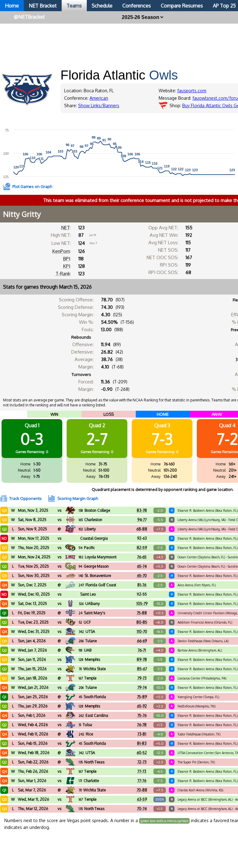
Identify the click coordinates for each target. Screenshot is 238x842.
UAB (85, 650)
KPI (66, 266)
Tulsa (85, 724)
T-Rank (62, 274)
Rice (86, 734)
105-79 (142, 603)
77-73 (141, 771)
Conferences (136, 5)
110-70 (142, 631)
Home (12, 5)
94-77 (142, 519)
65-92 (142, 706)
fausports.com (191, 90)
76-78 (142, 724)
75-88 (142, 613)
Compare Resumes (182, 5)
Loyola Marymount (98, 557)
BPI (66, 259)
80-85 (141, 622)
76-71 (142, 650)
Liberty (87, 529)
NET (65, 228)
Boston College (94, 510)
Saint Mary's (92, 613)
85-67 (142, 668)
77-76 (141, 780)
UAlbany (89, 603)
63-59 (142, 799)
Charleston (90, 519)
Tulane (88, 640)
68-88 (141, 529)
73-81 (141, 734)
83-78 (142, 510)
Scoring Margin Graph (77, 498)
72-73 (142, 762)
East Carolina (93, 715)
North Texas (91, 762)
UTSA (87, 631)
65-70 (142, 575)
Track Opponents (25, 498)
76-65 (142, 557)
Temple (87, 678)
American (99, 98)
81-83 (142, 743)
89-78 (142, 659)
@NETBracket (29, 17)
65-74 (142, 566)
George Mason (94, 566)
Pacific (87, 547)
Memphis (89, 659)
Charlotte (89, 780)
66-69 (142, 640)
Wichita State (92, 668)
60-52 (142, 752)
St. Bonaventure (95, 575)
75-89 (142, 696)
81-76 (141, 585)
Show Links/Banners (98, 105)
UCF (85, 622)
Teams (74, 5)
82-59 (142, 547)
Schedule (102, 5)
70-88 (142, 790)
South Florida (92, 696)
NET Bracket (43, 5)
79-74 (142, 687)
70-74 (142, 808)
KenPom (61, 251)
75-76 (142, 715)
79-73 (142, 678)
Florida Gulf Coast (97, 585)
